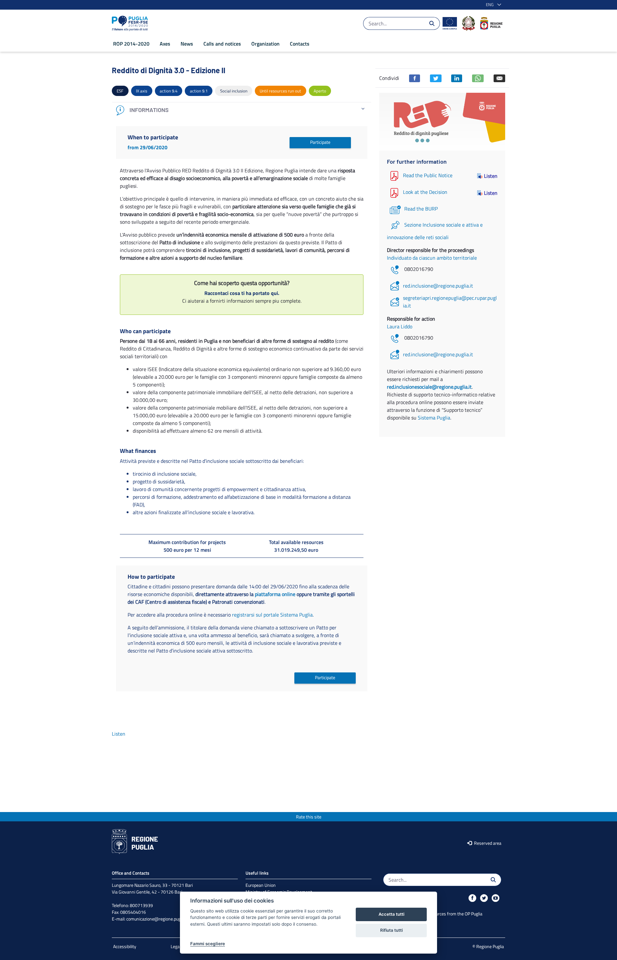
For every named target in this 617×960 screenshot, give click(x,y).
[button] (492, 5)
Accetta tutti (391, 914)
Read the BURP (421, 208)
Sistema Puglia (434, 417)
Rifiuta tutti (391, 930)
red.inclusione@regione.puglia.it (438, 286)
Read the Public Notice (427, 175)
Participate (320, 142)
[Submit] (432, 23)
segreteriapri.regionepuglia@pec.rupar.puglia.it (450, 301)
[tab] (241, 110)
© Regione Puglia (488, 946)
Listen (490, 176)
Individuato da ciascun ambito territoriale (432, 258)
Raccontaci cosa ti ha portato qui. (241, 293)
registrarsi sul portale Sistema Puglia (272, 614)
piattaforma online (275, 594)
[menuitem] (131, 43)
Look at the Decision (425, 192)
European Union (261, 885)
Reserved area (487, 843)
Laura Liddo (399, 326)
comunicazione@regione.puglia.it (157, 918)
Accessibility (124, 946)
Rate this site (308, 816)
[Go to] (131, 23)
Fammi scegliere (207, 943)
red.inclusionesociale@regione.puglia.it (429, 387)
